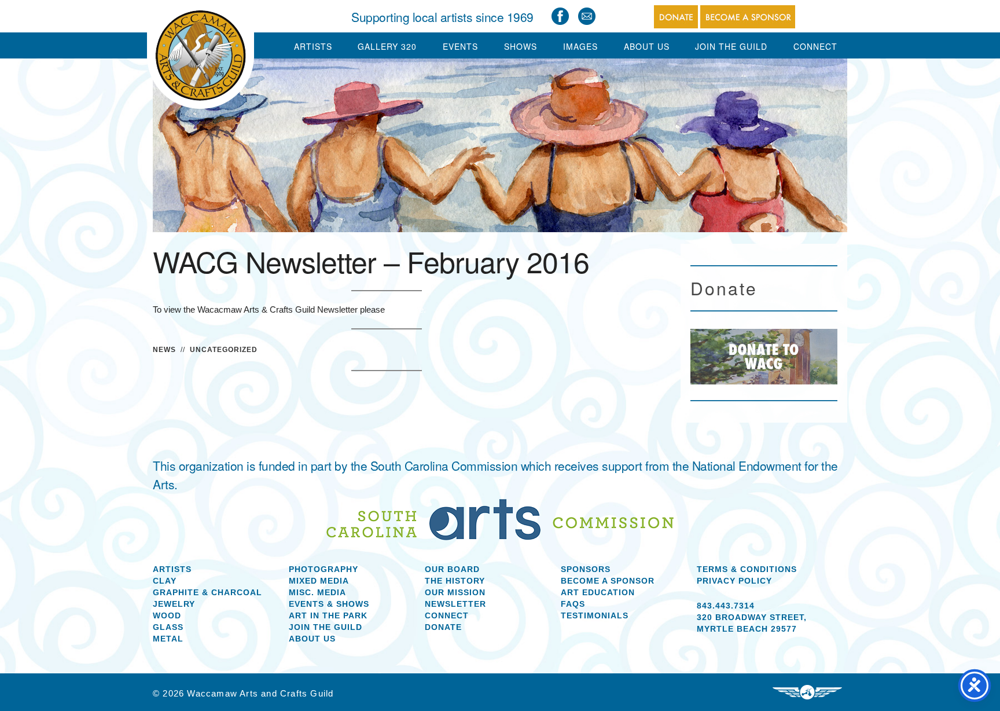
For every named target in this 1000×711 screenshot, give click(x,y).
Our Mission (455, 592)
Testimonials (594, 615)
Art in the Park (328, 615)
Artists (313, 46)
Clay (165, 580)
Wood (167, 615)
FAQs (573, 604)
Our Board (452, 569)
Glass (168, 627)
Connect (815, 46)
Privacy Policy (734, 580)
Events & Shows (329, 604)
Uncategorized (224, 350)
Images (580, 46)
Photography (323, 569)
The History (455, 580)
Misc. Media (317, 592)
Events (460, 46)
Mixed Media (319, 580)
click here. (406, 309)
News (164, 350)
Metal (168, 638)
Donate (443, 627)
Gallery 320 (387, 46)
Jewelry (174, 604)
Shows (520, 46)
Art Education (598, 592)
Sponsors (586, 569)
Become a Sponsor (608, 580)
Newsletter (455, 604)
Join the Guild (325, 627)
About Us (647, 46)
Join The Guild (731, 46)
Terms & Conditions (747, 569)
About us (312, 638)
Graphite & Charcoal (207, 592)
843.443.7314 (726, 605)
